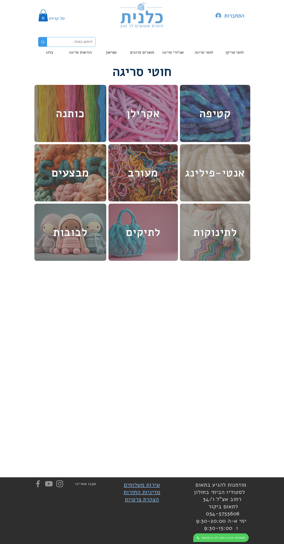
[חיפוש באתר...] (42, 42)
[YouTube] (48, 483)
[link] (43, 15)
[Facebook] (38, 483)
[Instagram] (59, 483)
